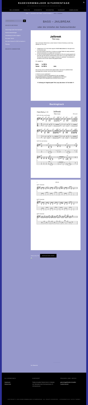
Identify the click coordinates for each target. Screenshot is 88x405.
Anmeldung (73, 10)
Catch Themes (75, 399)
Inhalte (27, 10)
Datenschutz (8, 384)
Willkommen (15, 10)
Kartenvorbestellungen (11, 32)
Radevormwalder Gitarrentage (44, 3)
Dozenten (50, 10)
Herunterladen (48, 255)
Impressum (7, 382)
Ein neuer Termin (9, 38)
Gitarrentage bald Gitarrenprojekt (13, 29)
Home (27, 13)
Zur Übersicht (34, 365)
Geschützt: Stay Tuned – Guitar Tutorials (41, 13)
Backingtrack (57, 104)
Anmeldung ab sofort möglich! (13, 35)
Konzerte (38, 10)
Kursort (61, 10)
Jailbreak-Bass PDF (35, 255)
